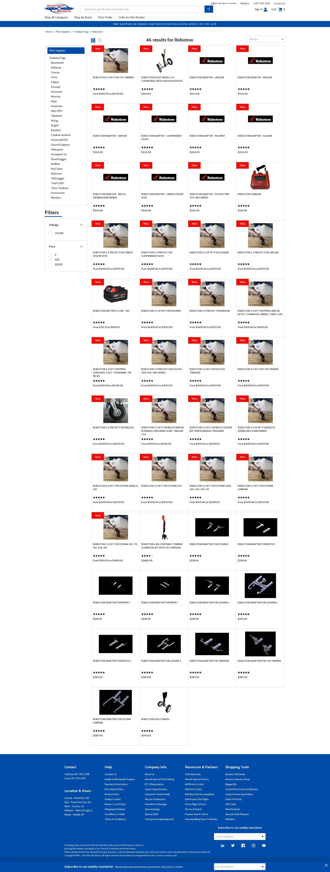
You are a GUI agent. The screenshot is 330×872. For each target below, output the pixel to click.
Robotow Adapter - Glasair (255, 135)
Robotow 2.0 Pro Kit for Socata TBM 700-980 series (161, 371)
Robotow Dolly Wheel (155, 719)
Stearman (56, 106)
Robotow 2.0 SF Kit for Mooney (161, 310)
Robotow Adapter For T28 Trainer (259, 660)
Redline (55, 164)
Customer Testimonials (157, 794)
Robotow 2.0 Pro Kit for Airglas (113, 427)
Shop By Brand (83, 17)
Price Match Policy (114, 789)
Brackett (56, 130)
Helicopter (57, 149)
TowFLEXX (57, 183)
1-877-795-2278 (262, 3)
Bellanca (56, 67)
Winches (56, 197)
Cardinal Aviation (61, 135)
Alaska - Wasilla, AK (74, 814)
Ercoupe (55, 86)
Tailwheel (56, 115)
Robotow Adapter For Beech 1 (256, 544)
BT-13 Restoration (154, 784)
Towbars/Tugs (81, 31)
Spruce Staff (151, 814)
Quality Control (113, 799)
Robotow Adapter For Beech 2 (112, 660)
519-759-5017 (78, 778)
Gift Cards (230, 804)
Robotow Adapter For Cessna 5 (257, 602)
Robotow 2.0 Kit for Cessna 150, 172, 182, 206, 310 (115, 546)
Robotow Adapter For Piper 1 (159, 602)
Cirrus (54, 77)
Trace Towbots (60, 188)
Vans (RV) (56, 111)
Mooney (56, 96)
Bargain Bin (231, 784)
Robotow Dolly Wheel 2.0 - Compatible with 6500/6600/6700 (162, 79)
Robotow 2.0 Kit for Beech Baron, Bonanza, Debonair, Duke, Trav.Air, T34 (162, 431)
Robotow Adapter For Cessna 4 (161, 660)
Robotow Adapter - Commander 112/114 (161, 137)
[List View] (100, 40)
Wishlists (244, 3)
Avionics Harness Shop (237, 779)
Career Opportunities (156, 789)
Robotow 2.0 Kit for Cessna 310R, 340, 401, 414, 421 (210, 487)
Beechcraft (57, 62)
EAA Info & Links (193, 789)
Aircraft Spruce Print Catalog (159, 779)
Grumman (56, 91)
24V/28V (59, 233)
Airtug (54, 120)
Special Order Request (237, 814)
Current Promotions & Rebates (241, 789)
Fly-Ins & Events (193, 809)
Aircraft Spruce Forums (197, 779)
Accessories (58, 192)
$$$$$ (59, 264)
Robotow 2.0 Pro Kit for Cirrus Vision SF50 (113, 254)
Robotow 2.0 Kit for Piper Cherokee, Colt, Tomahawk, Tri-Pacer (112, 373)
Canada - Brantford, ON (76, 798)
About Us (150, 774)
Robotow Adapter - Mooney (207, 135)
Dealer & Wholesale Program (120, 779)
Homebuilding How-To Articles (201, 819)
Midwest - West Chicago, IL (78, 810)
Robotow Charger (249, 194)
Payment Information (116, 784)
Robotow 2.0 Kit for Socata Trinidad (207, 371)
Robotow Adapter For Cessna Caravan (112, 721)
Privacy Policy (112, 794)
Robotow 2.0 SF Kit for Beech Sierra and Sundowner (256, 429)
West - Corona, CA (74, 806)
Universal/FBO (59, 139)
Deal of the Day (233, 799)
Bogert (55, 125)
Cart (278, 9)
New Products (232, 809)
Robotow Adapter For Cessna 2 (209, 602)
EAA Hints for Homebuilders (199, 794)
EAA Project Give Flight (197, 799)
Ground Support (60, 144)
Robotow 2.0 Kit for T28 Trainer (258, 369)
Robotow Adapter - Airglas (255, 77)
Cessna (55, 72)
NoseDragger (59, 159)
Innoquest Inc (59, 154)
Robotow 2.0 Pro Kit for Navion (210, 310)
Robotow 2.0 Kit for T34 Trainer (113, 77)
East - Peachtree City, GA (77, 802)
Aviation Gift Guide (235, 774)
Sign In (259, 9)
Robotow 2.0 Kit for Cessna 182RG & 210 (115, 487)
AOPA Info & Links (194, 784)
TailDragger (57, 178)
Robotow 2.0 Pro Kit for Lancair (258, 252)
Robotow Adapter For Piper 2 (111, 602)
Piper (54, 101)
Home (49, 31)
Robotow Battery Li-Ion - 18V (111, 310)
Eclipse (55, 82)
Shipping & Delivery (115, 809)
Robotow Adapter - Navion (110, 135)
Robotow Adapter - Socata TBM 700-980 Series (209, 196)
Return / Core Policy (115, 804)
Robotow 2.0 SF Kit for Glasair (209, 252)
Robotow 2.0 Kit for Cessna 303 (161, 485)
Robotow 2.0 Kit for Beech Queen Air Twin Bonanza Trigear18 (211, 429)
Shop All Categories (56, 17)
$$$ (57, 259)
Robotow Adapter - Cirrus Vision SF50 (162, 196)
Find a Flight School (195, 804)
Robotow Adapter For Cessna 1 (209, 544)
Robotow (97, 31)
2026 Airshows (193, 774)
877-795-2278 (81, 774)
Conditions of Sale (115, 814)
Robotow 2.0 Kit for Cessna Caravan (255, 487)
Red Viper (57, 168)
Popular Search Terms (196, 814)
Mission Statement (155, 799)
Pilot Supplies (63, 31)
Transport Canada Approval (159, 819)
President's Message (156, 804)
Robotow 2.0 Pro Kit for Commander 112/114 (156, 254)
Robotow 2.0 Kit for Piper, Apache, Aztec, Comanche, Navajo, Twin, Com (260, 312)
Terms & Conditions (115, 819)
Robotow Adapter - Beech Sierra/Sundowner (109, 196)
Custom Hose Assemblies (239, 794)
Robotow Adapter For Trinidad (209, 660)
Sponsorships (152, 809)
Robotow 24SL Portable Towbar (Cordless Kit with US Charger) (161, 546)
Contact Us (279, 3)
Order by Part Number (132, 17)
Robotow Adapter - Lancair (207, 77)
